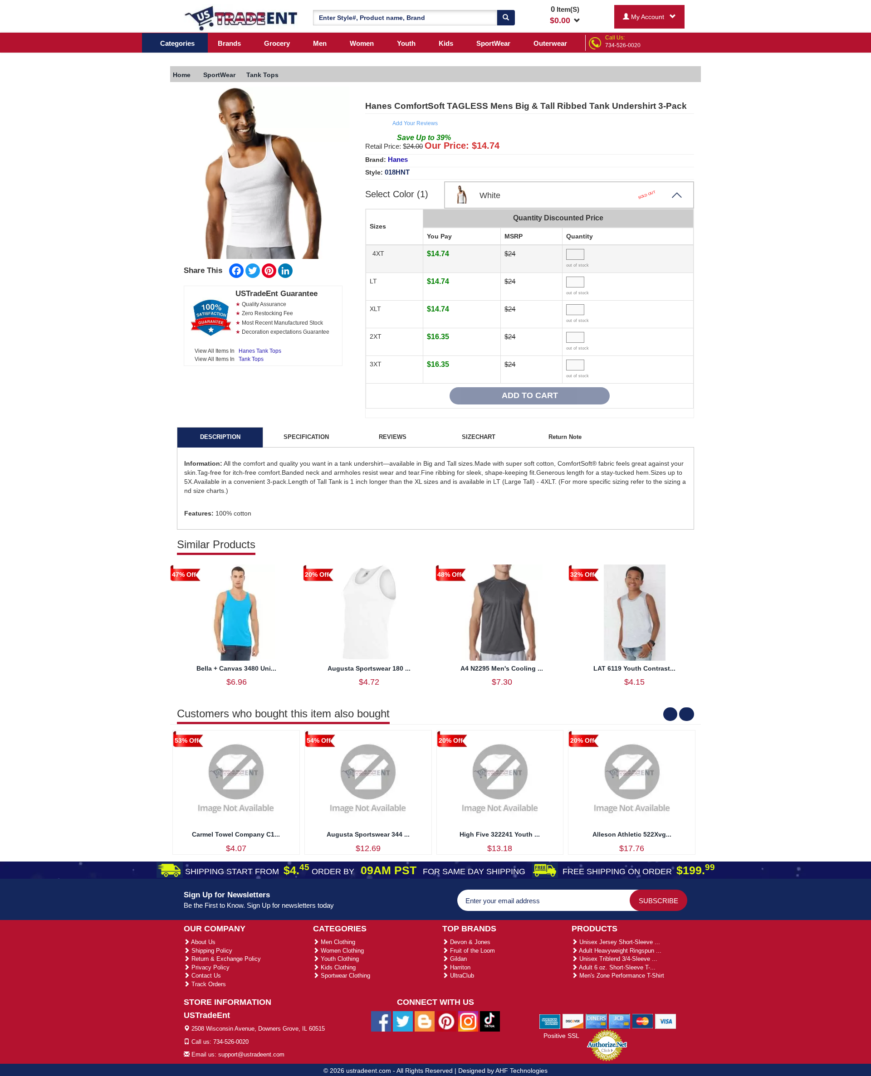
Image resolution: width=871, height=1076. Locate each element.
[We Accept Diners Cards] (596, 1020)
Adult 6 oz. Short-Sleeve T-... (616, 967)
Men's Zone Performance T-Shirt (620, 975)
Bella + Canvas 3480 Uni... (236, 668)
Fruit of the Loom (471, 950)
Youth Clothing (339, 958)
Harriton (459, 967)
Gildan (457, 958)
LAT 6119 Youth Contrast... (634, 668)
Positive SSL (561, 1035)
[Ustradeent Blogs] (425, 1021)
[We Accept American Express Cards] (550, 1020)
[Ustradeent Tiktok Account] (490, 1021)
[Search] (506, 17)
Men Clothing (337, 942)
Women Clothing (341, 950)
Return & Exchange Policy (225, 958)
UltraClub (461, 975)
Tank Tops (251, 359)
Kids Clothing (337, 967)
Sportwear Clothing (344, 975)
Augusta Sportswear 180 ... (369, 668)
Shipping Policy (211, 950)
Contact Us (205, 975)
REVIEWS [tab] (392, 436)
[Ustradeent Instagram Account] (468, 1021)
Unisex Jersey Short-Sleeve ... (618, 942)
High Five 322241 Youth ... (500, 834)
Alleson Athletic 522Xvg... (631, 834)
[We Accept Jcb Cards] (619, 1020)
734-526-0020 (623, 45)
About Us (202, 942)
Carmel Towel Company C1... (236, 834)
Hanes (398, 159)
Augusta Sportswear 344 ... (368, 834)
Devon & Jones (469, 942)
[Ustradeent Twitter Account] (403, 1021)
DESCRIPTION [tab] (220, 436)
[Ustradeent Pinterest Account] (446, 1021)
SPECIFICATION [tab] (306, 436)
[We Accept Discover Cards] (573, 1020)
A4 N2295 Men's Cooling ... (501, 668)
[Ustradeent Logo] (241, 17)
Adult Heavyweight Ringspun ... (619, 950)
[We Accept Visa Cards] (665, 1020)
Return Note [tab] (565, 436)
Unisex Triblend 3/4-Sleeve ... (617, 958)
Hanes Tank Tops (260, 351)
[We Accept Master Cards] (642, 1020)
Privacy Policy (210, 967)
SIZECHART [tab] (478, 436)
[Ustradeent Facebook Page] (381, 1021)
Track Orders (208, 984)
